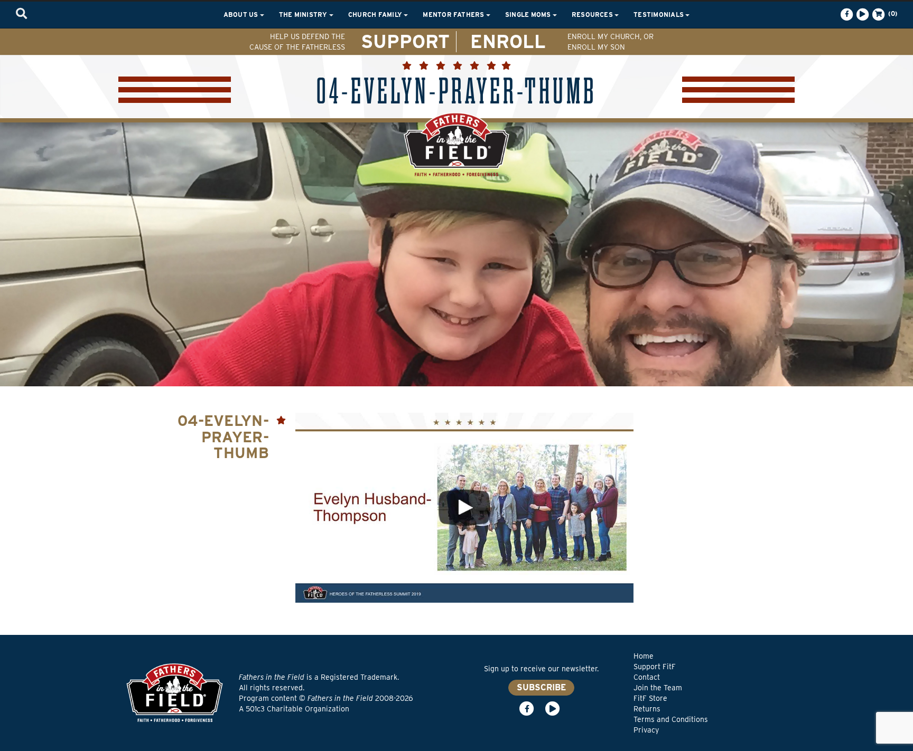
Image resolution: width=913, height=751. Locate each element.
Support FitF (654, 666)
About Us (241, 14)
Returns (646, 709)
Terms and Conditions (670, 719)
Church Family (376, 14)
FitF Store (650, 698)
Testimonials (659, 14)
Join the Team (657, 687)
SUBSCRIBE (541, 687)
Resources (593, 14)
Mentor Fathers (454, 14)
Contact (646, 677)
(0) (892, 13)
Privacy (646, 730)
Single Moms (529, 14)
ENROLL (508, 41)
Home (643, 656)
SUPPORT (405, 41)
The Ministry (304, 14)
